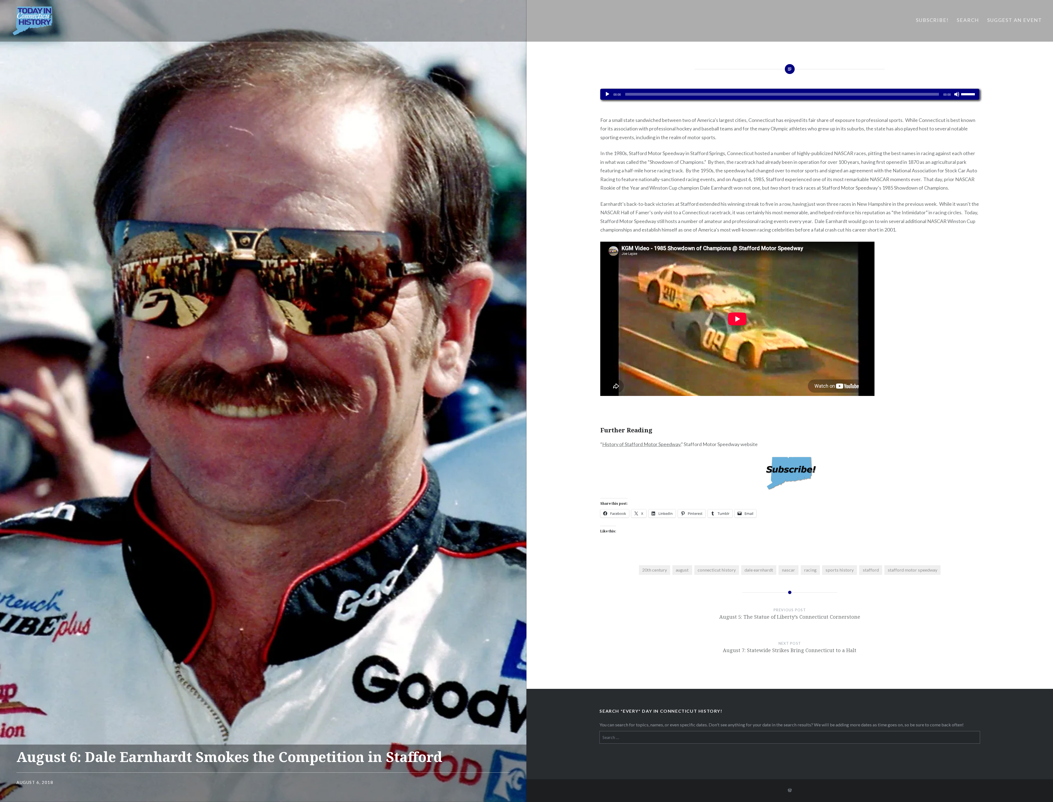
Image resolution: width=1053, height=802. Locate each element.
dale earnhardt (759, 569)
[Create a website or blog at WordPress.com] (790, 790)
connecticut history (717, 569)
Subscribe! (932, 20)
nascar (788, 569)
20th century (654, 569)
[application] (789, 94)
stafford (871, 569)
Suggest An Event (1014, 20)
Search (968, 20)
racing (810, 569)
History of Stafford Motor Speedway (641, 444)
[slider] (968, 94)
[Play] (607, 94)
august (682, 569)
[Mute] (956, 94)
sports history (839, 569)
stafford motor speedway (912, 569)
